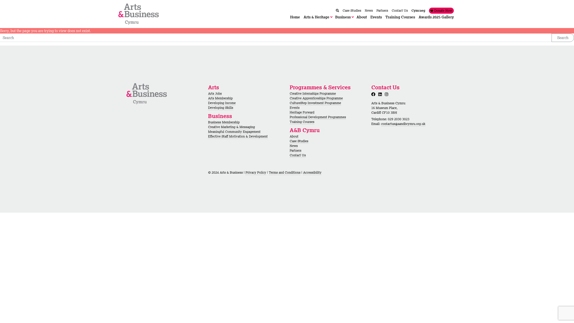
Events (295, 107)
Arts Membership (220, 98)
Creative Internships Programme (313, 93)
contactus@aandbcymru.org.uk (403, 124)
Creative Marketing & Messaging (231, 127)
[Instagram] (387, 94)
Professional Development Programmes (318, 117)
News (294, 146)
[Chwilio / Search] (337, 11)
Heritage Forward (302, 112)
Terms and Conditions (284, 172)
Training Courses (302, 122)
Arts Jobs (215, 93)
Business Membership (224, 122)
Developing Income (222, 103)
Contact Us (298, 155)
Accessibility (312, 172)
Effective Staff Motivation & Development (238, 136)
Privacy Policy (256, 172)
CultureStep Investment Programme (315, 103)
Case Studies (299, 141)
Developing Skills (220, 107)
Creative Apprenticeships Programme (316, 98)
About (294, 136)
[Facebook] (374, 94)
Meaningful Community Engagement (234, 131)
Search (562, 37)
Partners (295, 150)
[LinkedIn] (381, 94)
